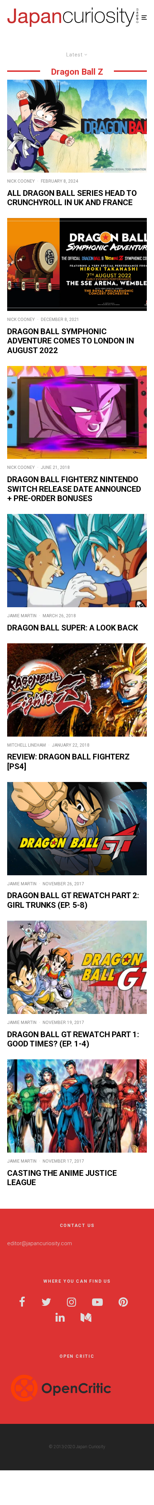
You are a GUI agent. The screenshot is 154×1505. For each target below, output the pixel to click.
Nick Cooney (21, 181)
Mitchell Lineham (26, 745)
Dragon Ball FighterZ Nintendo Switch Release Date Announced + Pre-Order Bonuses (74, 489)
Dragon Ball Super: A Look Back (72, 627)
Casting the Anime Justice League (62, 1178)
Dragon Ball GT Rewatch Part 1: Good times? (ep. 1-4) (73, 1039)
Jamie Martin (22, 615)
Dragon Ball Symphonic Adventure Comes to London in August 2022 (70, 341)
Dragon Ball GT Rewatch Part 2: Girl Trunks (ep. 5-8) (73, 900)
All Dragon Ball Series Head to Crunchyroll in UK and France (72, 198)
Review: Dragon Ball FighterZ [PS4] (68, 761)
